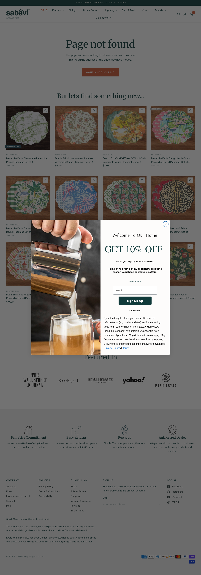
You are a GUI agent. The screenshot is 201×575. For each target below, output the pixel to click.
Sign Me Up (135, 301)
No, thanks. (135, 310)
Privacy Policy (112, 348)
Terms (126, 348)
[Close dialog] (165, 224)
